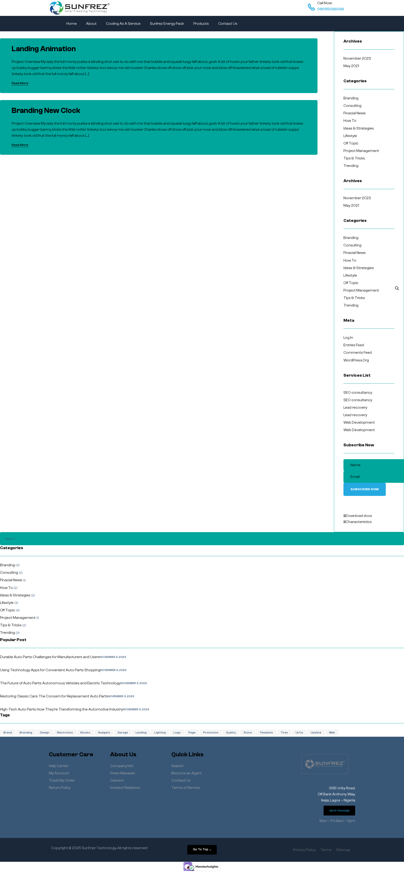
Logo (177, 732)
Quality (231, 732)
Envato (85, 732)
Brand (8, 732)
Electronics (65, 732)
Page (191, 732)
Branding (26, 732)
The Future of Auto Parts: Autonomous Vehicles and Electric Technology (60, 683)
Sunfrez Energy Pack (167, 24)
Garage (123, 732)
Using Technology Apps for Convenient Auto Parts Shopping (50, 670)
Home (71, 24)
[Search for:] (202, 539)
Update (316, 732)
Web (332, 732)
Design (44, 732)
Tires (284, 732)
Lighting (160, 732)
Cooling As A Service (123, 24)
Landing (141, 732)
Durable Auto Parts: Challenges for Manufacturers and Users (50, 657)
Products (201, 24)
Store (248, 732)
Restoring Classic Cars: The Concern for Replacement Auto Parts (54, 696)
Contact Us (227, 24)
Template (266, 732)
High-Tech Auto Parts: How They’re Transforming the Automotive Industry (61, 709)
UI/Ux (299, 732)
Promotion (210, 732)
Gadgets (104, 732)
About (91, 24)
